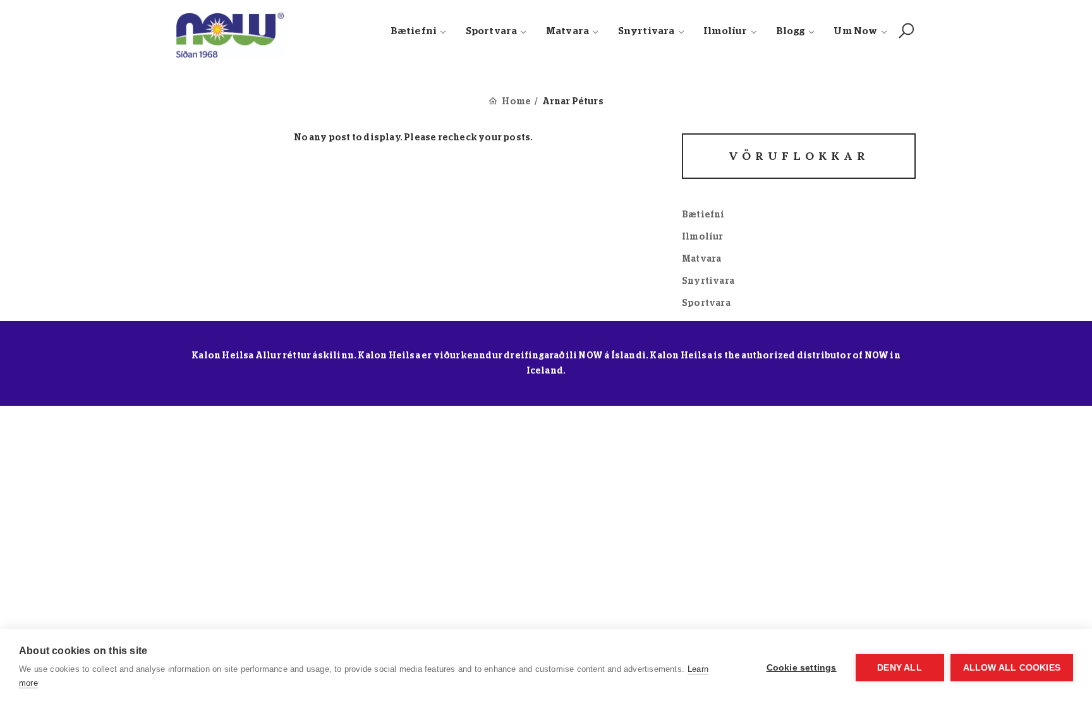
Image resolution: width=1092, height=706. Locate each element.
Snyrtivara (646, 31)
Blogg (790, 31)
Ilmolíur (725, 31)
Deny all (899, 668)
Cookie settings (802, 668)
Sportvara (492, 31)
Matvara (567, 31)
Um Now (855, 31)
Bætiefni (414, 31)
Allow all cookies (1011, 668)
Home (516, 101)
